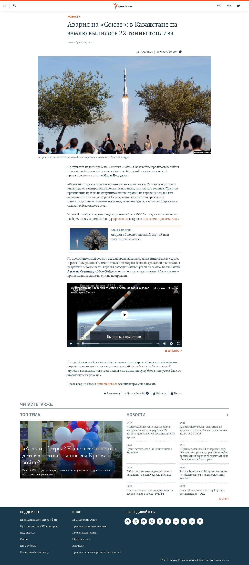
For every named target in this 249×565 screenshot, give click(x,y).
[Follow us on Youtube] (144, 521)
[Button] (145, 52)
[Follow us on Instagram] (152, 521)
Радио (24, 539)
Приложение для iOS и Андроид (39, 526)
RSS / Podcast (28, 545)
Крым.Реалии (87, 292)
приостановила (107, 384)
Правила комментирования (89, 526)
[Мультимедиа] (238, 5)
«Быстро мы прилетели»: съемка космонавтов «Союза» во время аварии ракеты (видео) (132, 288)
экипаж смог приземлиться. (159, 219)
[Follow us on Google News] (160, 521)
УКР (219, 5)
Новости (73, 16)
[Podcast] (192, 521)
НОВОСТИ (136, 415)
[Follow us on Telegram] (168, 521)
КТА (228, 5)
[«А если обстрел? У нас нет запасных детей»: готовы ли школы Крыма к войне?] (71, 449)
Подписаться (27, 532)
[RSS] (184, 521)
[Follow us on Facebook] (127, 521)
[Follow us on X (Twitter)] (135, 521)
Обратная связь (81, 539)
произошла (121, 219)
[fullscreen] (178, 343)
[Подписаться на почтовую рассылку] (200, 521)
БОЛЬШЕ (224, 499)
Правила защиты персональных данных (96, 552)
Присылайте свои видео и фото (38, 520)
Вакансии (78, 545)
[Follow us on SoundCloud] (176, 521)
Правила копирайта (84, 532)
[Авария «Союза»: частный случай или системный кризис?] (89, 239)
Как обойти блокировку (34, 552)
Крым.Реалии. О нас (84, 520)
